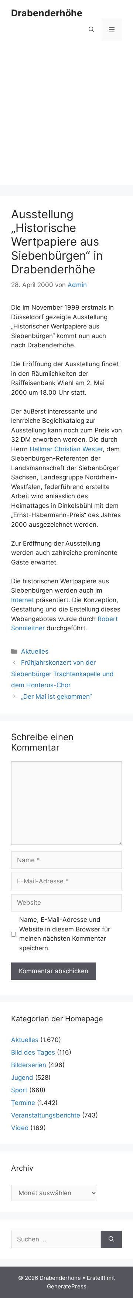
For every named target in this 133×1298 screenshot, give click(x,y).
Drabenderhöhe (46, 12)
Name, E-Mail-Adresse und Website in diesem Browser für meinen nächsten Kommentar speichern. (64, 934)
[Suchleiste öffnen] (91, 29)
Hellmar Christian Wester (66, 449)
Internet (22, 600)
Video (19, 1128)
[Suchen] (111, 1239)
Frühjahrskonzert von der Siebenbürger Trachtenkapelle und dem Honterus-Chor (62, 674)
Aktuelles (34, 651)
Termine (23, 1102)
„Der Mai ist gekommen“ (56, 696)
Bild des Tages (33, 1052)
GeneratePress (66, 1286)
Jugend (22, 1077)
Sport (19, 1090)
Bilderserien (28, 1065)
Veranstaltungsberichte (45, 1115)
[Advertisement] (66, 118)
